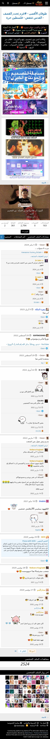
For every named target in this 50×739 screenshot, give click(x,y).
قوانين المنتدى (13, 32)
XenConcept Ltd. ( (37, 737)
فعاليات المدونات (16, 44)
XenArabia (20, 725)
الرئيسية (33, 725)
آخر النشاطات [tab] (19, 236)
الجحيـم (10, 210)
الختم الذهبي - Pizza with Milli (35, 541)
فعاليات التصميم (32, 44)
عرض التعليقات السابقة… (39, 256)
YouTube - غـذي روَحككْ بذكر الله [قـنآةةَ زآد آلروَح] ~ (27, 344)
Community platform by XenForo (28, 731)
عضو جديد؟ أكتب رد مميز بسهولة (28, 30)
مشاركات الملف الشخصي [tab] (38, 236)
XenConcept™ (43, 735)
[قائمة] (46, 3)
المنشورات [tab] (6, 236)
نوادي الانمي (17, 42)
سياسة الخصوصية (13, 723)
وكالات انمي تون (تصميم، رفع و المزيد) (29, 39)
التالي (24, 651)
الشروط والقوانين (30, 723)
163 (45, 225)
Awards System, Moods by (27, 733)
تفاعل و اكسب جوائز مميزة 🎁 (33, 27)
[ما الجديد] (8, 3)
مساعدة (43, 725)
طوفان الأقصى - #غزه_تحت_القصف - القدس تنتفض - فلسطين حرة (25, 15)
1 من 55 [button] (32, 651)
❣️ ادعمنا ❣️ (22, 47)
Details (45, 737)
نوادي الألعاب (29, 42)
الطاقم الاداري (30, 32)
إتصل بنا (43, 723)
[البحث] (3, 3)
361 (13, 225)
